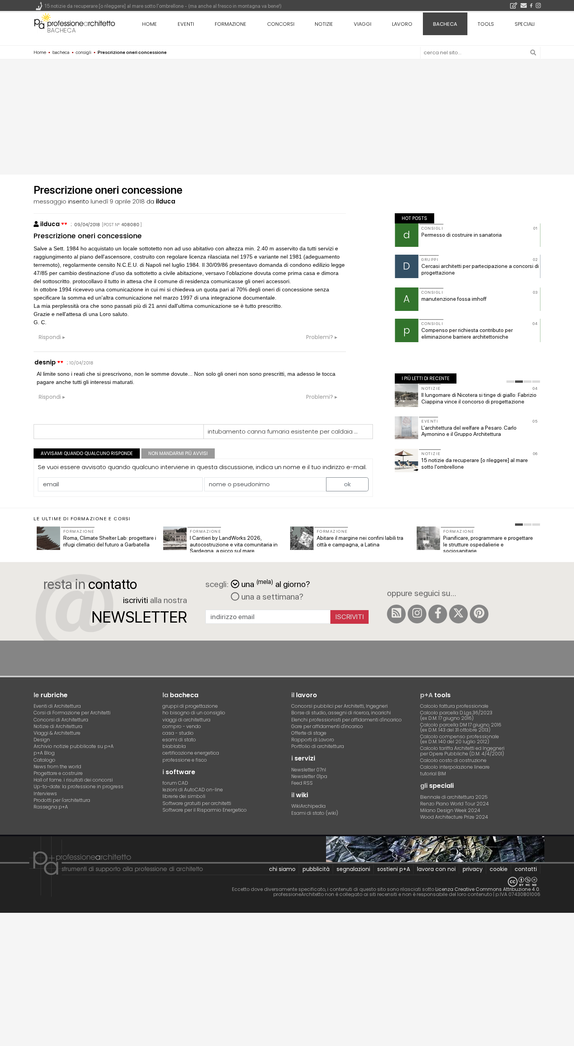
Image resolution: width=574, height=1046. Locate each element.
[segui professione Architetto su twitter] (458, 614)
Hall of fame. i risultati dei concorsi (73, 779)
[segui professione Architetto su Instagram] (417, 614)
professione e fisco (184, 760)
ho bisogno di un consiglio (193, 712)
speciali (525, 24)
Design (42, 739)
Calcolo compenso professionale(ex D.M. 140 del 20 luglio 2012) (459, 739)
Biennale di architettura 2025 (454, 797)
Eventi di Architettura (57, 706)
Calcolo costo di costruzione (453, 760)
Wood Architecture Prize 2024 (454, 817)
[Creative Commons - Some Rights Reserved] (287, 882)
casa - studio (178, 733)
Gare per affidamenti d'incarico (327, 726)
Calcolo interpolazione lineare (455, 767)
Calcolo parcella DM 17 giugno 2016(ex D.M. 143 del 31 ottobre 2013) (460, 727)
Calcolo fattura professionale (454, 706)
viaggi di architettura (186, 719)
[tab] (510, 381)
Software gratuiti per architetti (196, 803)
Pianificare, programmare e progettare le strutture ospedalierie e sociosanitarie (488, 544)
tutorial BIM (433, 773)
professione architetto (74, 23)
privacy (473, 869)
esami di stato (179, 739)
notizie (324, 24)
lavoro (402, 24)
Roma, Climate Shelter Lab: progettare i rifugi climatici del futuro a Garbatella (109, 541)
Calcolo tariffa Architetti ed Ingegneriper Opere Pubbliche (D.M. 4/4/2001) (462, 751)
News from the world (57, 766)
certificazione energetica (190, 753)
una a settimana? (271, 596)
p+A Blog (44, 753)
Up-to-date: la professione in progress (78, 786)
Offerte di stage (308, 733)
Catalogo (44, 760)
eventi (186, 24)
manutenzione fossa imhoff (454, 299)
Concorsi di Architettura (61, 719)
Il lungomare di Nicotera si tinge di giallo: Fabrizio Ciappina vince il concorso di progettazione (479, 398)
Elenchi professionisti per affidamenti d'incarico (346, 719)
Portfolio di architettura (317, 746)
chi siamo (282, 869)
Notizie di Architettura (58, 726)
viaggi (362, 24)
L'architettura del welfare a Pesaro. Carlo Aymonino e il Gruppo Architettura (469, 431)
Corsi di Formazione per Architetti (72, 712)
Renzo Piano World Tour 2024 (454, 803)
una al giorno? (275, 583)
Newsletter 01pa (309, 776)
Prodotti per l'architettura (62, 800)
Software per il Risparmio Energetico (204, 810)
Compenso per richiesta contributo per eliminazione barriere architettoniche (467, 333)
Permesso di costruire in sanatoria (461, 235)
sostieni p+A (393, 869)
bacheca (61, 30)
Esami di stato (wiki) (314, 813)
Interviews (45, 793)
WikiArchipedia (308, 806)
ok (347, 484)
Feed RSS (302, 783)
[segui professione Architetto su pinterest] (479, 614)
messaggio (50, 201)
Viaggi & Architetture (57, 733)
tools (486, 24)
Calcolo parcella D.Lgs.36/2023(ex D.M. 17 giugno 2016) (456, 715)
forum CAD (175, 783)
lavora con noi (436, 869)
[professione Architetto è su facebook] (437, 614)
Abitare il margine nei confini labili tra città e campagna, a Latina (360, 541)
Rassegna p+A (51, 806)
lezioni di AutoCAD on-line (192, 789)
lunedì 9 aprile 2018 (118, 201)
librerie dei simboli (183, 796)
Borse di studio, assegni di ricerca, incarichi (341, 712)
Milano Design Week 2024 (450, 810)
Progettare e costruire (58, 773)
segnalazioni (353, 869)
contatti (526, 869)
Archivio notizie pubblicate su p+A (74, 746)
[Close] (5, 922)
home (149, 24)
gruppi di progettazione (190, 706)
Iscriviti (349, 616)
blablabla (174, 746)
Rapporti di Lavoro (312, 739)
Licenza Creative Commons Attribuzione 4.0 (487, 889)
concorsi (280, 24)
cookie (499, 869)
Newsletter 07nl (308, 769)
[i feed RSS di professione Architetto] (396, 614)
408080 (130, 224)
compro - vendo (181, 726)
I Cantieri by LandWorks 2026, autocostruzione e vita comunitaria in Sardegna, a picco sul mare (234, 544)
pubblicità (316, 869)
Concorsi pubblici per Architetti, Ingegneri (339, 706)
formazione (230, 24)
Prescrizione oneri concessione (88, 236)
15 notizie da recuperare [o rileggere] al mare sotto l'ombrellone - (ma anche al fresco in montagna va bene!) (163, 6)
